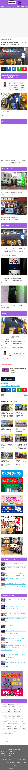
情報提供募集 (20, 762)
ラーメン (17, 713)
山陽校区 (16, 723)
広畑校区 (9, 726)
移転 (16, 728)
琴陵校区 (4, 728)
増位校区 (19, 716)
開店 (19, 385)
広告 (25, 762)
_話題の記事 (5, 706)
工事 (3, 726)
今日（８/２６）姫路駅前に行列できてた (16, 563)
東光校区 (20, 726)
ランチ (11, 713)
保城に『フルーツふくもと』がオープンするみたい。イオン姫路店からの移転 (15, 574)
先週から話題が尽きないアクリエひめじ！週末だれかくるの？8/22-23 (15, 639)
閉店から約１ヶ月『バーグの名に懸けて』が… (15, 579)
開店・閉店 (4, 39)
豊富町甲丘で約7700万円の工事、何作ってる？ (16, 663)
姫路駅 (8, 385)
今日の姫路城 (12, 716)
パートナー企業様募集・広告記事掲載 (10, 749)
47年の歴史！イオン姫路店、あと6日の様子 (15, 569)
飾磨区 (21, 731)
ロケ (22, 713)
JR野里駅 (18, 704)
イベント (8, 6)
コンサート (22, 709)
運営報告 (14, 765)
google (3, 360)
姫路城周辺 (5, 721)
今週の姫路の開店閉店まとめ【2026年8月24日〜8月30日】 (15, 656)
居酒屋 (10, 723)
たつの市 (12, 706)
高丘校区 (11, 733)
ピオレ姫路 (5, 713)
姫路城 (22, 718)
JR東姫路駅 (11, 704)
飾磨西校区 (5, 733)
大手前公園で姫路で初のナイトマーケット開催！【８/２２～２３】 (15, 632)
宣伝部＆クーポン (11, 762)
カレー (15, 709)
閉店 (25, 728)
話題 (18, 6)
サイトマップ (4, 747)
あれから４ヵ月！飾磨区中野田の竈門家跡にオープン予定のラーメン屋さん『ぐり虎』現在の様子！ (13, 648)
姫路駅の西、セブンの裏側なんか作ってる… (15, 620)
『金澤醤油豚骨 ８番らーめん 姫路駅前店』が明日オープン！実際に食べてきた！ (13, 586)
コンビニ (4, 711)
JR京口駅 (4, 704)
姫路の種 (11, 768)
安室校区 (4, 723)
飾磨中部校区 (14, 731)
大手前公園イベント (14, 718)
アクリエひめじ (20, 706)
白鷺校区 (13, 385)
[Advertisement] (14, 23)
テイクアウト (18, 711)
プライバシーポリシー (6, 755)
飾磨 (8, 731)
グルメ (13, 6)
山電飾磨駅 (23, 723)
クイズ (22, 6)
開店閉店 (3, 6)
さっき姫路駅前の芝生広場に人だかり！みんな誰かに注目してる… (15, 607)
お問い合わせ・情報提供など (8, 751)
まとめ (4, 762)
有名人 (14, 726)
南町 (3, 385)
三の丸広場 (5, 716)
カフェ (10, 709)
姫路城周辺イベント (14, 721)
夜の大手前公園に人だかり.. (12, 626)
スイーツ (10, 711)
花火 (21, 728)
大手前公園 (5, 718)
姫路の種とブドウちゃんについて (9, 753)
